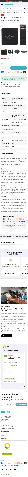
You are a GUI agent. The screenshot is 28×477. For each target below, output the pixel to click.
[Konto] (23, 4)
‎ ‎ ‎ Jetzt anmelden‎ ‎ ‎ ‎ (21, 404)
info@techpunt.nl (5, 419)
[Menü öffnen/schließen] (2, 4)
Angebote (9, 12)
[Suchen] (25, 8)
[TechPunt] (5, 412)
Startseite (3, 12)
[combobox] (14, 8)
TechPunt (6, 20)
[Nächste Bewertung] (24, 386)
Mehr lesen (14, 365)
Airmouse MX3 (16, 201)
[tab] (8, 243)
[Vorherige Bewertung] (20, 386)
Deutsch (3, 460)
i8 (25, 202)
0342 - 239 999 (4, 420)
